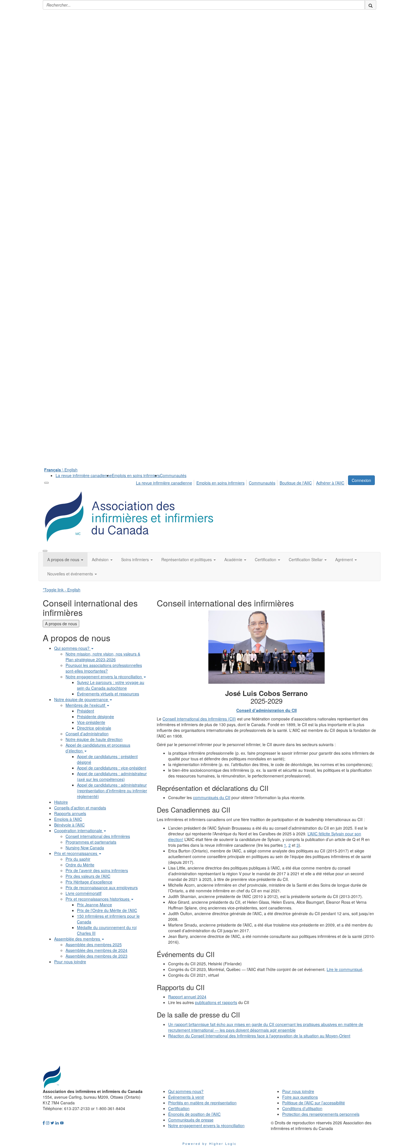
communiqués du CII (211, 797)
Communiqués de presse (190, 1120)
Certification (179, 1108)
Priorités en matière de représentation (202, 1103)
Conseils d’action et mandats (80, 808)
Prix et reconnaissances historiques (98, 899)
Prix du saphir (78, 859)
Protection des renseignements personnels (320, 1114)
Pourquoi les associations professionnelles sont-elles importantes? (104, 668)
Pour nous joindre (70, 961)
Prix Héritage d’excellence (89, 882)
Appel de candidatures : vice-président (111, 768)
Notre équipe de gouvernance (81, 699)
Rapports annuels (70, 813)
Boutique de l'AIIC (296, 483)
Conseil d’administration (87, 733)
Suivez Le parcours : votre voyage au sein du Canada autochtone (110, 685)
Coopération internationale (78, 830)
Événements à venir (186, 1097)
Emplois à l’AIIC (68, 819)
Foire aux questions (300, 1097)
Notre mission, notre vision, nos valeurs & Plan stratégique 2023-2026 (103, 656)
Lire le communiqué (344, 969)
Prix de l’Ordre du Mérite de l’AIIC (107, 910)
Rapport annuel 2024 (187, 997)
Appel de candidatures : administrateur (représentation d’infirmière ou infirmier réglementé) (112, 790)
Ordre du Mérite (80, 865)
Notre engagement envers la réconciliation (104, 676)
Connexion (361, 480)
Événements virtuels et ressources (108, 694)
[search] (370, 5)
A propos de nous (61, 623)
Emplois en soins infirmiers (136, 475)
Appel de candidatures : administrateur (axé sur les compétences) (112, 776)
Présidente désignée (95, 716)
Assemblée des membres (77, 939)
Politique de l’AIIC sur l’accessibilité (313, 1103)
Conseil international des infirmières (98, 836)
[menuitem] (84, 475)
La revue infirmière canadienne (84, 475)
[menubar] (241, 482)
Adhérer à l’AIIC (330, 483)
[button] (65, 559)
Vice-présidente (91, 722)
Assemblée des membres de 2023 (96, 956)
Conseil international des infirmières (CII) (199, 719)
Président (85, 711)
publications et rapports (216, 1002)
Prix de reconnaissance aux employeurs (102, 887)
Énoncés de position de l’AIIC (194, 1114)
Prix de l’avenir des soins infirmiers (97, 870)
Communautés (173, 475)
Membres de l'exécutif (86, 705)
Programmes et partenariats (91, 842)
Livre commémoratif (83, 893)
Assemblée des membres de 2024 (96, 950)
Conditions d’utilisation (302, 1108)
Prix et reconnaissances (76, 853)
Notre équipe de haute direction (94, 739)
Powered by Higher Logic (209, 1143)
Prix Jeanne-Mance (94, 904)
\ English (61, 470)
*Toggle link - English (61, 590)
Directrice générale (94, 728)
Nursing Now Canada (85, 847)
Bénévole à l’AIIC (69, 825)
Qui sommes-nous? (72, 648)
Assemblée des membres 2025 (94, 944)
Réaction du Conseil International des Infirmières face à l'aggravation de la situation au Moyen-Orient (259, 1036)
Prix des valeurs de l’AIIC (88, 876)
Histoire (61, 802)
